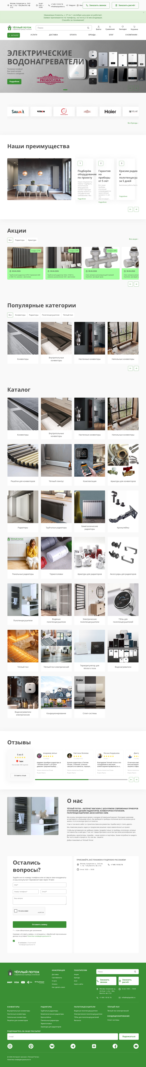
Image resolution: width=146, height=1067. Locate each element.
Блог (75, 981)
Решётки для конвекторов (17, 1020)
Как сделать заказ (58, 987)
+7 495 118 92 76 (57, 4)
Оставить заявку (39, 924)
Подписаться (128, 1036)
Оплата (54, 984)
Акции (76, 974)
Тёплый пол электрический (118, 1011)
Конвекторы (20, 315)
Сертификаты (57, 978)
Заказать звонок (97, 5)
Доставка (55, 974)
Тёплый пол (68, 315)
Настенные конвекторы (16, 1014)
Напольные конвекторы (16, 1017)
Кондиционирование (118, 1016)
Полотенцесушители (50, 315)
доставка (53, 35)
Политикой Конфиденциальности (27, 944)
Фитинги (77, 1020)
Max (80, 5)
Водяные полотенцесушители (86, 1011)
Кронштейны (46, 1017)
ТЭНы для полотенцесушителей (86, 1017)
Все (10, 240)
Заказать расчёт (127, 5)
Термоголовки (46, 1023)
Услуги (54, 981)
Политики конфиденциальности (39, 936)
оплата (73, 35)
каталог (15, 35)
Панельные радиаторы (50, 1020)
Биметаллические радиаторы (52, 1014)
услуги (34, 35)
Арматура (32, 240)
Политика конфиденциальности (19, 1060)
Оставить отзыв (20, 775)
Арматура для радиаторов (51, 1027)
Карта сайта (78, 984)
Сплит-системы (113, 1020)
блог (111, 35)
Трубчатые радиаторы (49, 1011)
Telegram (71, 5)
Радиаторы (19, 240)
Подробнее (14, 81)
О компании (131, 35)
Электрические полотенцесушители (88, 1014)
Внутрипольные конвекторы (18, 1011)
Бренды (92, 35)
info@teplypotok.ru (58, 7)
